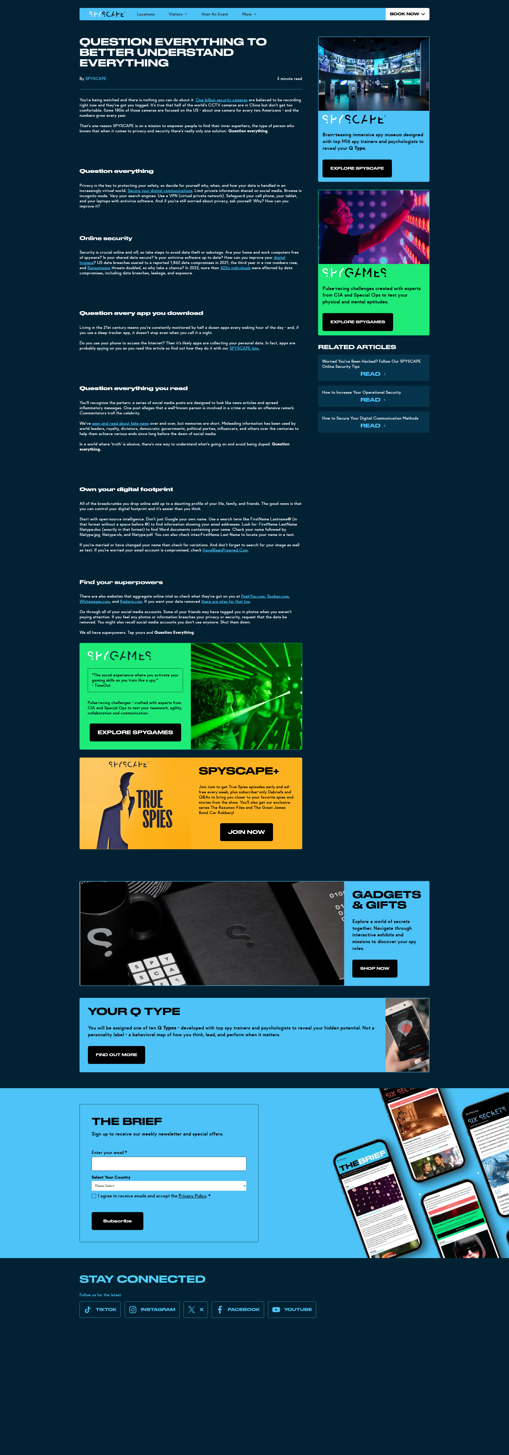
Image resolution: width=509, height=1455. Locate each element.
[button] (178, 14)
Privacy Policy (192, 1196)
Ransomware (98, 267)
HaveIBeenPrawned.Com (225, 550)
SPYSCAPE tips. (244, 348)
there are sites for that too (225, 601)
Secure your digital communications (160, 190)
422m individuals (235, 267)
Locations (146, 14)
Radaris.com (131, 601)
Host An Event (215, 14)
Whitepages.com (95, 601)
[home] (107, 14)
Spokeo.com (278, 596)
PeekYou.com (253, 596)
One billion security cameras (222, 99)
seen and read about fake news (120, 423)
